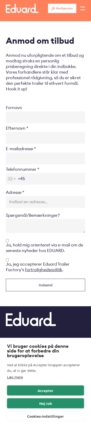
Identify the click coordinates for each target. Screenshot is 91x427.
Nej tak (45, 403)
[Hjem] (22, 8)
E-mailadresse (19, 148)
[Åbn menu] (82, 8)
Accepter (45, 390)
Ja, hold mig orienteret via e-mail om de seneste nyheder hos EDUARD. (44, 247)
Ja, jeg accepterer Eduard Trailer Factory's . (38, 266)
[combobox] (11, 179)
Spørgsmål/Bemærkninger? (33, 215)
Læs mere (15, 377)
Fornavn (14, 107)
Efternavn (15, 128)
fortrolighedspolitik (43, 269)
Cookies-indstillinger (45, 416)
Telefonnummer (21, 169)
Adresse (13, 192)
